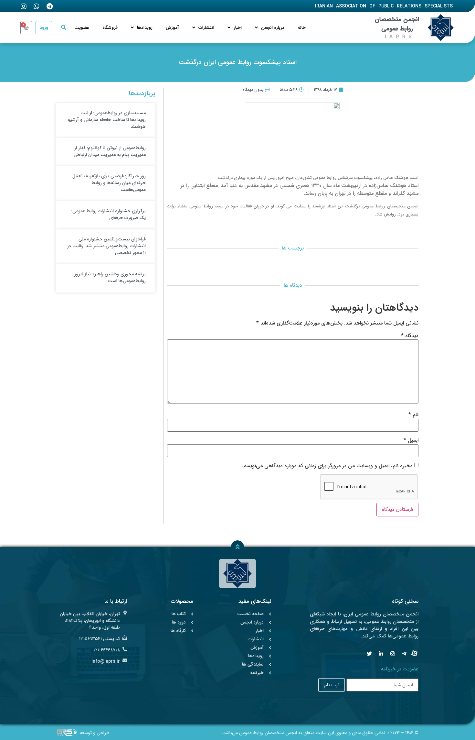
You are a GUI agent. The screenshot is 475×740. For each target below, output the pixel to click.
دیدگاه (409, 335)
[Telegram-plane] (404, 653)
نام (413, 414)
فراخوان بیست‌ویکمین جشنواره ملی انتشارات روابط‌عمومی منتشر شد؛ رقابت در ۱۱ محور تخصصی (106, 246)
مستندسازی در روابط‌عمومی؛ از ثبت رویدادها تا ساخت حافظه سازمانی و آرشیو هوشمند (107, 119)
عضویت (81, 27)
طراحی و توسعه (95, 732)
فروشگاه (110, 27)
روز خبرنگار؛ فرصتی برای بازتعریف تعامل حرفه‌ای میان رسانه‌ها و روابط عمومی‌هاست (109, 182)
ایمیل (411, 440)
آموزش (172, 27)
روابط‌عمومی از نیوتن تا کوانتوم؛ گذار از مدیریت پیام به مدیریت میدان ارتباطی (110, 151)
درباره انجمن (272, 27)
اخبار (238, 27)
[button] (63, 27)
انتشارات (206, 27)
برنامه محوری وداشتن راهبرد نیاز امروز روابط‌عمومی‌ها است (110, 277)
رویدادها (145, 27)
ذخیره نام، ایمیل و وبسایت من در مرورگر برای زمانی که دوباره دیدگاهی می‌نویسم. (327, 466)
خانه (302, 27)
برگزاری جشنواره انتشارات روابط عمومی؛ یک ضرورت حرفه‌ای (108, 214)
